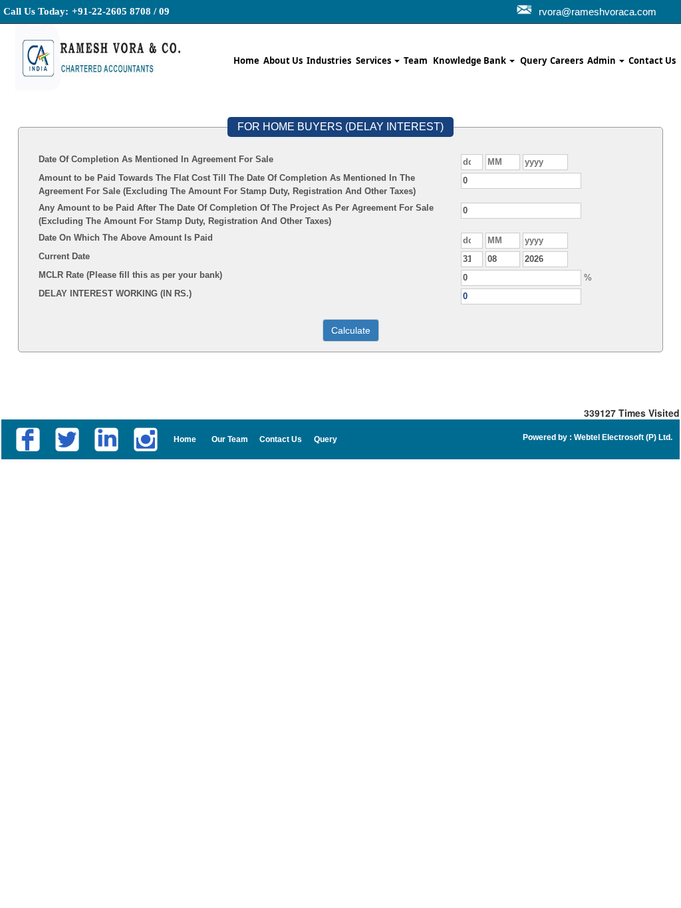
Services (374, 60)
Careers (566, 60)
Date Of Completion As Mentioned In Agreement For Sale (156, 159)
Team (416, 60)
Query (533, 60)
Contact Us (652, 60)
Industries (329, 60)
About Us (283, 60)
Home (246, 60)
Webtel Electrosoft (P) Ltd (621, 437)
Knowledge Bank (470, 60)
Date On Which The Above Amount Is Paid (126, 238)
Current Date (64, 256)
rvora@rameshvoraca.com (597, 11)
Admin (602, 60)
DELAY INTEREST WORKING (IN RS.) (115, 293)
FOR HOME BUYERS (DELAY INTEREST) (340, 126)
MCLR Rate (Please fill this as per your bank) (130, 275)
